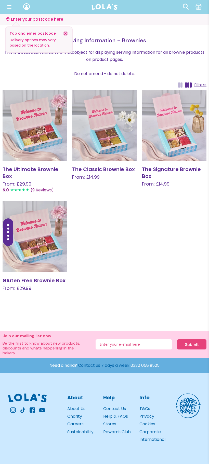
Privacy (146, 416)
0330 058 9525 (145, 365)
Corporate (150, 432)
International (152, 439)
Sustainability (80, 432)
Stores (109, 424)
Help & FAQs (115, 416)
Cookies (147, 424)
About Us (76, 409)
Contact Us (114, 409)
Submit (192, 344)
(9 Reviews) (42, 190)
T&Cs (144, 409)
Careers (75, 424)
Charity (74, 416)
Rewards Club (117, 432)
